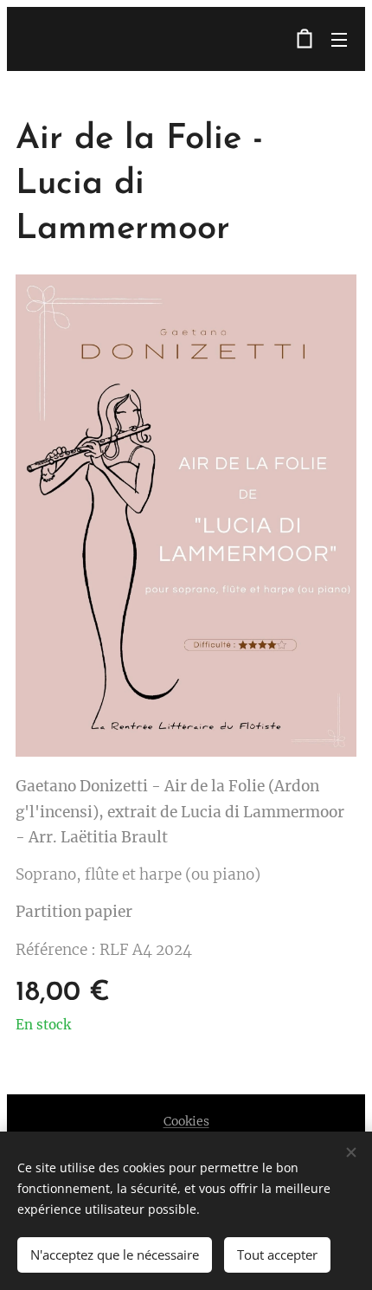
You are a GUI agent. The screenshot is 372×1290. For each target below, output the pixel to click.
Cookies (186, 1121)
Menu (339, 39)
